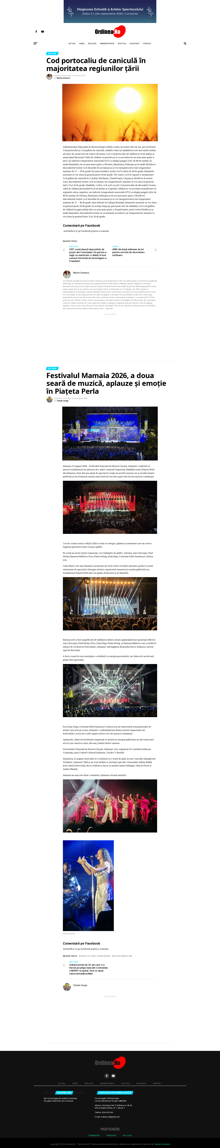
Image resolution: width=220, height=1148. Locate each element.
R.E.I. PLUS (127, 1135)
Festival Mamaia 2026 (122, 956)
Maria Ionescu (63, 78)
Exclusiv (92, 43)
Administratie (107, 43)
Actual (72, 43)
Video (82, 43)
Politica (122, 43)
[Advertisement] (110, 333)
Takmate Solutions (162, 1144)
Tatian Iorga (62, 400)
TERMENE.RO (94, 1135)
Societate (134, 43)
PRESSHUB (111, 1135)
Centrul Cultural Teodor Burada (95, 956)
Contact (147, 43)
